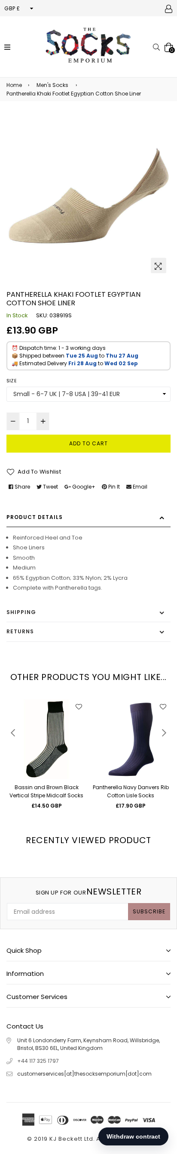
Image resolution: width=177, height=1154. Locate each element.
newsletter (89, 891)
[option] (88, 195)
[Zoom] (158, 265)
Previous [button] (12, 733)
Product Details (34, 517)
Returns (20, 631)
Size (11, 380)
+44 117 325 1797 (38, 1061)
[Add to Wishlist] (78, 707)
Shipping (21, 612)
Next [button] (164, 733)
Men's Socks (52, 85)
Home (14, 85)
